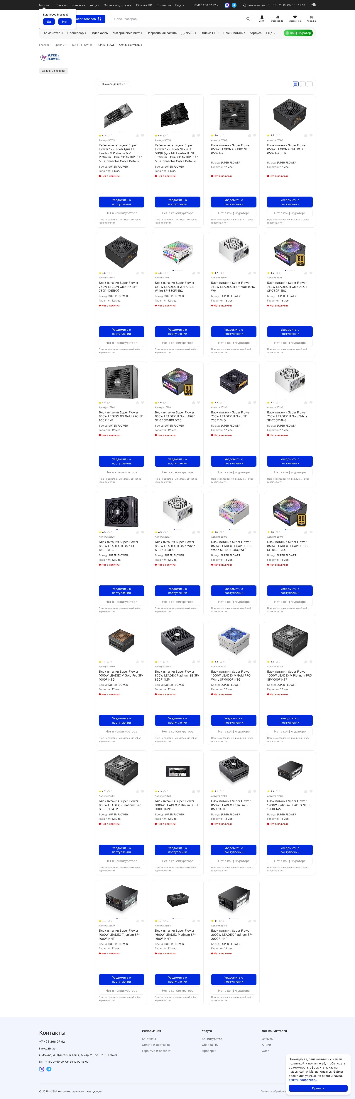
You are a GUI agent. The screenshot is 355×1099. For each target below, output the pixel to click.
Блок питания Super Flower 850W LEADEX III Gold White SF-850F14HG (175, 546)
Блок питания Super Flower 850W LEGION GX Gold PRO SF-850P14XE (121, 416)
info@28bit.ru (47, 1048)
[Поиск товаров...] (248, 18)
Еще (178, 5)
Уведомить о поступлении (121, 202)
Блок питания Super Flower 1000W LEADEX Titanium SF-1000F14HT (119, 934)
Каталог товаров (83, 19)
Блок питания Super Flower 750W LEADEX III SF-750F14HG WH (233, 286)
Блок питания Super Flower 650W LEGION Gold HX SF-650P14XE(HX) (287, 149)
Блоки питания (234, 33)
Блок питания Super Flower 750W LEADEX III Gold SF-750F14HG (231, 416)
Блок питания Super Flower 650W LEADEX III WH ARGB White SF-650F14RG (174, 286)
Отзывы (267, 1039)
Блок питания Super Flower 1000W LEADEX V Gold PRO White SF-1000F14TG (231, 675)
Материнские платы (127, 33)
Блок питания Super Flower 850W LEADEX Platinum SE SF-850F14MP (177, 675)
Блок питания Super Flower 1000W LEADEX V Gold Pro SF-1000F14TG (121, 675)
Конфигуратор (300, 33)
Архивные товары (53, 70)
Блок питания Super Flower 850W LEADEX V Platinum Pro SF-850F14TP (120, 805)
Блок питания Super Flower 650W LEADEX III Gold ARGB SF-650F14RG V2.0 (175, 416)
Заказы (62, 5)
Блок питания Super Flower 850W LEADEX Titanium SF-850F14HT (231, 805)
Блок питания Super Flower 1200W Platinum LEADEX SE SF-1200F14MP (289, 805)
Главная (44, 44)
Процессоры (76, 33)
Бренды (60, 44)
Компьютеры (53, 33)
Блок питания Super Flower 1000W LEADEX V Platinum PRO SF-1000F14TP (289, 675)
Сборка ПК (144, 5)
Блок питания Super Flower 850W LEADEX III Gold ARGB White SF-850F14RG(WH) (231, 546)
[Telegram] (234, 5)
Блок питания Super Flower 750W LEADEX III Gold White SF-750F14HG (287, 416)
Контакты (79, 5)
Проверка (163, 5)
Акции (94, 5)
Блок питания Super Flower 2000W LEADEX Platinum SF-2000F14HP (231, 934)
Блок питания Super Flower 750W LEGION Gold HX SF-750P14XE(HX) (118, 286)
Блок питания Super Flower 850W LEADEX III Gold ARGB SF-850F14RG (287, 546)
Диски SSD (189, 33)
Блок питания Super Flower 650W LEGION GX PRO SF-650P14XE (231, 149)
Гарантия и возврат (156, 1051)
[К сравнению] (137, 135)
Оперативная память (162, 33)
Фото (265, 1051)
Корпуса (256, 33)
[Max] (227, 5)
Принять (318, 1088)
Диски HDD (210, 33)
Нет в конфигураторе (121, 213)
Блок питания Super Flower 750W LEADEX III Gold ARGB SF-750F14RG (287, 286)
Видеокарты (99, 33)
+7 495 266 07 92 (204, 5)
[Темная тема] (313, 5)
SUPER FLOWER (82, 44)
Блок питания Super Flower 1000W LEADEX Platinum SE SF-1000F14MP (177, 805)
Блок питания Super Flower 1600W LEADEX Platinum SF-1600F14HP (175, 934)
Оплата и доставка (117, 5)
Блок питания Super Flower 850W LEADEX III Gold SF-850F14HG (118, 546)
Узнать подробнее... (303, 1080)
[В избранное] (142, 135)
